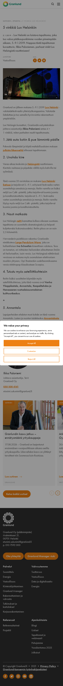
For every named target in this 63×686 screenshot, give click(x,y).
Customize (31, 351)
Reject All (31, 359)
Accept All (31, 343)
